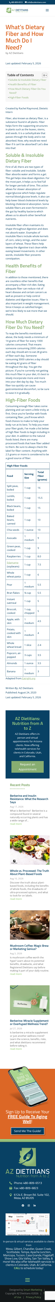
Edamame (12, 562)
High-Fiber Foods (19, 97)
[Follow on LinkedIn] (34, 1205)
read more (16, 823)
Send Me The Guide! (27, 1131)
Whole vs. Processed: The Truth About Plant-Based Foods (29, 872)
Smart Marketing (33, 1289)
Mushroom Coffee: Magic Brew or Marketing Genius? (29, 947)
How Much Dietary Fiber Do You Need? (27, 90)
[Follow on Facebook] (23, 1205)
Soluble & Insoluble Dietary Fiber (27, 79)
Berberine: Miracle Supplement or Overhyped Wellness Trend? (29, 1022)
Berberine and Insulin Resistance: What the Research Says (29, 798)
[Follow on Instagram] (28, 1205)
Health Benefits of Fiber (22, 84)
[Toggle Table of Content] (43, 75)
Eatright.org (28, 678)
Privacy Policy (33, 1297)
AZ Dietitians (16, 53)
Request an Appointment (28, 766)
